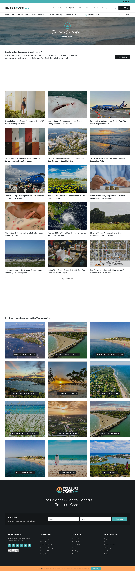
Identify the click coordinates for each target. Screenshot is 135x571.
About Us (107, 551)
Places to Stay (76, 542)
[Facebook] (123, 1)
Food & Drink (76, 545)
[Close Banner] (133, 569)
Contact (106, 554)
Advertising (107, 548)
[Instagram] (126, 1)
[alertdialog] (67, 568)
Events (74, 548)
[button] (120, 14)
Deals (73, 554)
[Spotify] (29, 545)
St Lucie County (45, 542)
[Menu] (111, 8)
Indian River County (46, 545)
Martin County (44, 539)
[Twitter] (129, 1)
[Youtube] (17, 545)
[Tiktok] (21, 545)
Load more (69, 279)
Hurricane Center (109, 545)
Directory (75, 551)
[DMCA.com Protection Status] (13, 552)
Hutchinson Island (45, 551)
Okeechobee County (46, 548)
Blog (105, 539)
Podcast (106, 542)
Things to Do (76, 539)
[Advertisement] (60, 75)
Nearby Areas (44, 554)
